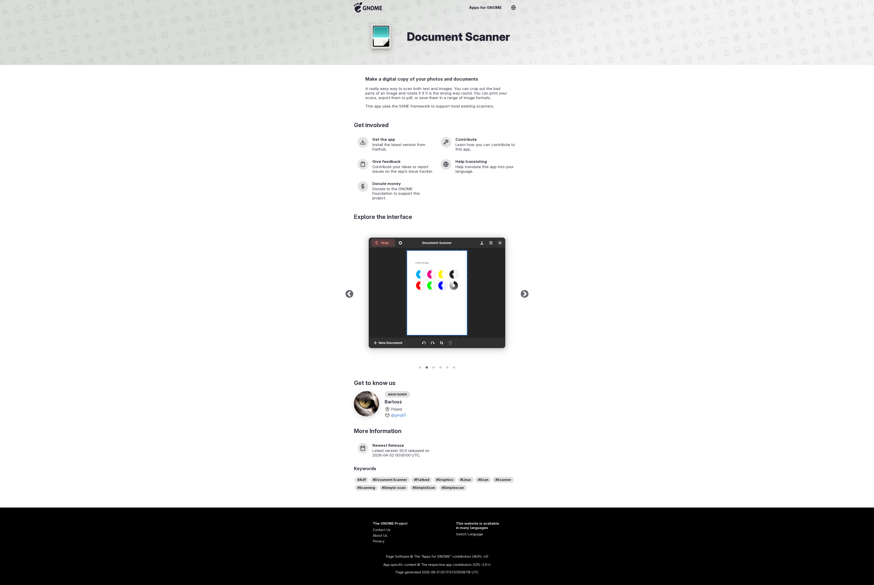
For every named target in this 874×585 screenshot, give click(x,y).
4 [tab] (440, 366)
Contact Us (382, 530)
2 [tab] (426, 366)
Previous (349, 294)
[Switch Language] (513, 7)
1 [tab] (420, 366)
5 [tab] (447, 366)
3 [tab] (433, 366)
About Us (380, 535)
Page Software (397, 556)
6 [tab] (454, 366)
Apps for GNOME (485, 7)
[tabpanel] (437, 294)
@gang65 (398, 415)
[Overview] (368, 7)
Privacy (378, 541)
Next (524, 294)
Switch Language (469, 534)
